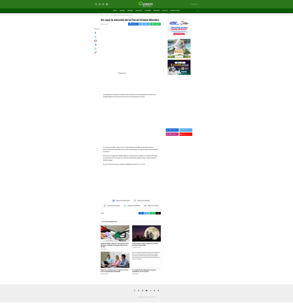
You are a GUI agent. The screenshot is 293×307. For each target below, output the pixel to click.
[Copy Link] (95, 52)
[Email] (95, 40)
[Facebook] (95, 33)
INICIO (115, 10)
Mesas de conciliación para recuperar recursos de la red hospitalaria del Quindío (115, 270)
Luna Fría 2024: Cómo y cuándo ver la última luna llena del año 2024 (145, 244)
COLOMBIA (148, 10)
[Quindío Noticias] (146, 4)
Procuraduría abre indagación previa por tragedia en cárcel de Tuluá (144, 270)
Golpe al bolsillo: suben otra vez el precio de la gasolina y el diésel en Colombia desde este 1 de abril (115, 245)
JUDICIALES (139, 10)
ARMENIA (130, 10)
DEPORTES (156, 10)
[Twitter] (95, 36)
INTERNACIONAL (175, 10)
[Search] (197, 10)
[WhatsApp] (95, 48)
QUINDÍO (122, 10)
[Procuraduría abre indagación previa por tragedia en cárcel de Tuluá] (146, 260)
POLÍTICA (164, 10)
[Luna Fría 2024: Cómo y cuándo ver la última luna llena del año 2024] (146, 233)
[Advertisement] (130, 49)
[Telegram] (95, 44)
